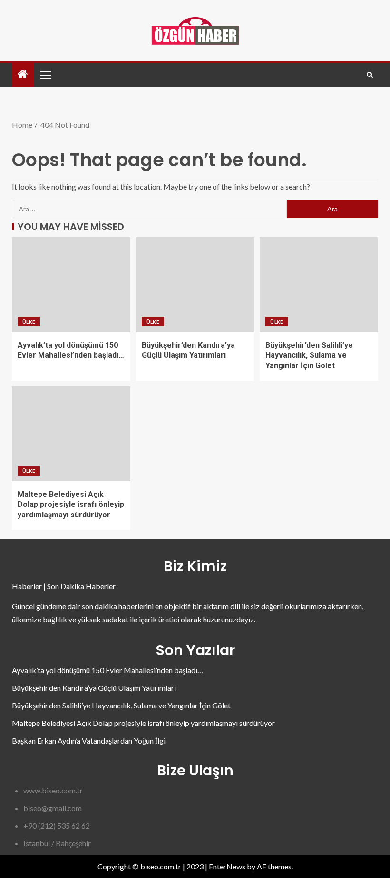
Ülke (28, 321)
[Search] (370, 75)
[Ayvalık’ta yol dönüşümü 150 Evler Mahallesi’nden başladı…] (71, 284)
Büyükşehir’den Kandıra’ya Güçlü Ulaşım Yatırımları (94, 687)
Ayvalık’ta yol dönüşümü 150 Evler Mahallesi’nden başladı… (107, 670)
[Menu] (45, 74)
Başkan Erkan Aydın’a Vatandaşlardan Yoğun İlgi (89, 740)
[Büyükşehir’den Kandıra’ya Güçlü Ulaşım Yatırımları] (195, 284)
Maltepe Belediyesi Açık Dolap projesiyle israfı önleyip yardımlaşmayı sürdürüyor (71, 504)
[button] (45, 74)
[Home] (23, 74)
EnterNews (227, 866)
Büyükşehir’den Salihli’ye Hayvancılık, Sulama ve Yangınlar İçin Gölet (309, 355)
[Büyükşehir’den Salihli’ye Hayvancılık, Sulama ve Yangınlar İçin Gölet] (319, 284)
